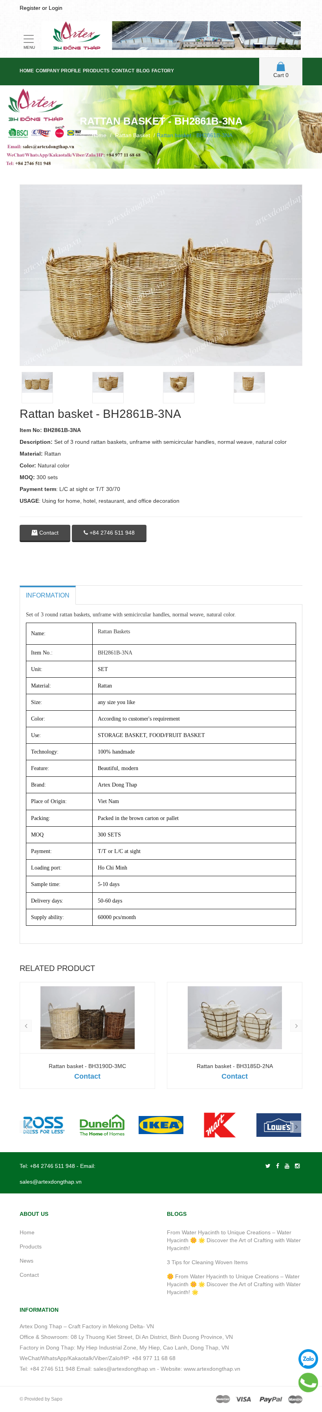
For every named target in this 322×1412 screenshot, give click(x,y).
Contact (123, 71)
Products (96, 71)
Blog (143, 71)
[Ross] (43, 1125)
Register (30, 8)
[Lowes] (278, 1125)
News (26, 1261)
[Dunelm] (102, 1125)
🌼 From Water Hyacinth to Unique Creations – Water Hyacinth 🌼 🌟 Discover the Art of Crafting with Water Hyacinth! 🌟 (234, 1284)
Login (55, 8)
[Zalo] (308, 1359)
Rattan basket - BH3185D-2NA (235, 1066)
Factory (163, 71)
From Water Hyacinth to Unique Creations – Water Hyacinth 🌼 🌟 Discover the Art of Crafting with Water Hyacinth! (234, 1240)
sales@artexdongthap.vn (51, 1182)
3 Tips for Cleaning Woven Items (207, 1262)
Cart (281, 75)
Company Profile (58, 71)
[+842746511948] (308, 1382)
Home (27, 71)
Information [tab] (48, 595)
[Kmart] (219, 1125)
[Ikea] (161, 1125)
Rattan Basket (132, 135)
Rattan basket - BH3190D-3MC (87, 1066)
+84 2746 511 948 (111, 533)
